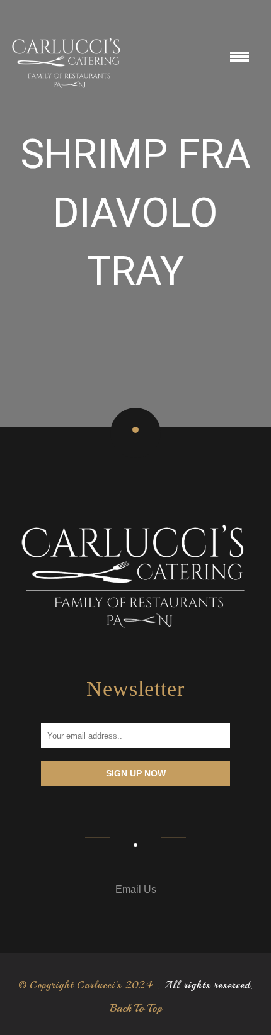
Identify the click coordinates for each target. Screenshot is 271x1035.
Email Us (135, 889)
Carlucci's (99, 985)
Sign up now (136, 773)
